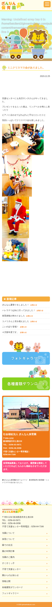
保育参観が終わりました (17, 316)
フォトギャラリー (10, 593)
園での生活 (7, 545)
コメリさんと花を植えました (19, 321)
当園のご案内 (8, 557)
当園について (8, 533)
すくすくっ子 (8, 563)
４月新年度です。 (14, 332)
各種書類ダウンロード (12, 587)
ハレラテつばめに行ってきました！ (22, 310)
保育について (8, 539)
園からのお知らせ (10, 575)
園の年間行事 (8, 551)
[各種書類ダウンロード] (26, 388)
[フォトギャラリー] (26, 363)
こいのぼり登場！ (14, 326)
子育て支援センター (11, 569)
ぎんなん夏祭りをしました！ (19, 305)
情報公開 (6, 581)
